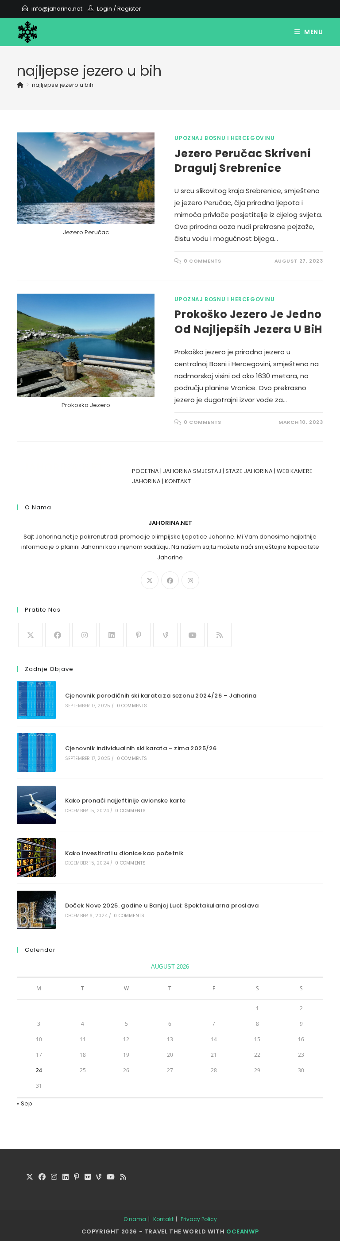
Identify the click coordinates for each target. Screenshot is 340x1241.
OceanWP (242, 1231)
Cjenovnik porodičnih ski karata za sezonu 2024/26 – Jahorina (161, 695)
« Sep (24, 1103)
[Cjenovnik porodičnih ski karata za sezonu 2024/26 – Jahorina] (36, 700)
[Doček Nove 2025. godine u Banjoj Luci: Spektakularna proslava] (36, 910)
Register (129, 8)
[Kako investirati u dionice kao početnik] (36, 857)
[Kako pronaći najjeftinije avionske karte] (36, 805)
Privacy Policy (199, 1219)
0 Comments (202, 260)
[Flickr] (88, 1177)
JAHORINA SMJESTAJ (192, 471)
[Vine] (165, 635)
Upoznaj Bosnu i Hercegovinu (224, 138)
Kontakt (163, 1219)
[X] (149, 580)
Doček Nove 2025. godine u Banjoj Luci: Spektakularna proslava (162, 905)
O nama (135, 1219)
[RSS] (219, 635)
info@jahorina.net (56, 8)
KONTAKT (178, 481)
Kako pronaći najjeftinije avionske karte (125, 800)
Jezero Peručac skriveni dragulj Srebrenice (242, 161)
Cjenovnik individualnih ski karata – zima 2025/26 (141, 748)
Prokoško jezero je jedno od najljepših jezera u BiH (248, 322)
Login (104, 8)
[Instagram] (190, 580)
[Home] (20, 85)
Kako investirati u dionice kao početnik (124, 853)
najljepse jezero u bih (62, 85)
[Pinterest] (138, 635)
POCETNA (145, 471)
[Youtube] (192, 635)
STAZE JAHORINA (249, 471)
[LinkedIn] (111, 635)
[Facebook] (170, 580)
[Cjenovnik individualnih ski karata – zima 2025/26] (36, 752)
